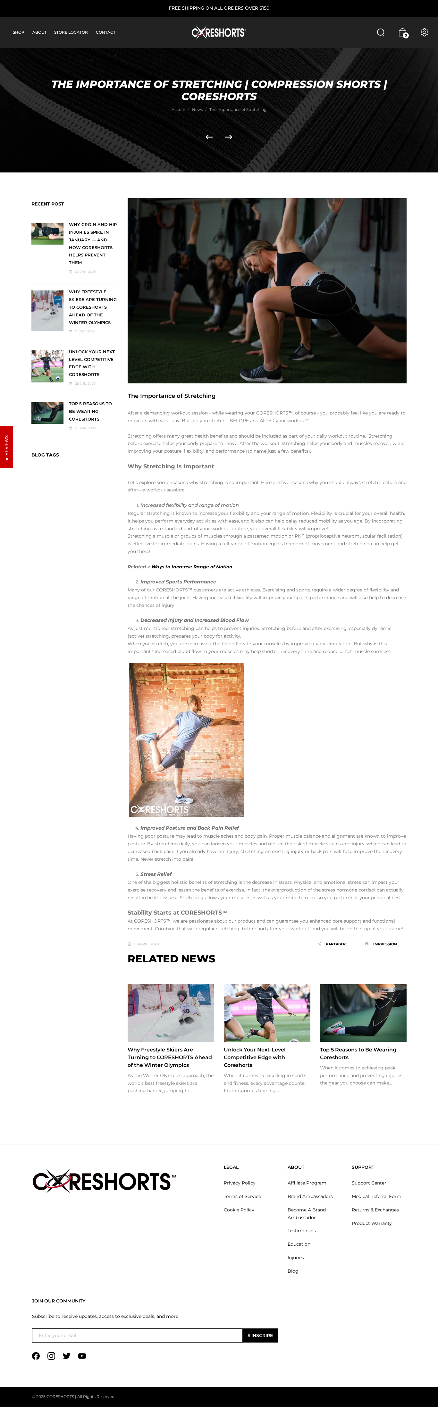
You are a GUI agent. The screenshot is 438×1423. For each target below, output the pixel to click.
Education (299, 1244)
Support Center (369, 1183)
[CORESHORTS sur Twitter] (67, 1356)
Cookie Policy (239, 1210)
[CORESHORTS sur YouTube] (82, 1356)
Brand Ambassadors (310, 1196)
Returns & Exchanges (375, 1210)
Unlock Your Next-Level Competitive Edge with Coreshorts (255, 1057)
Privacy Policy (240, 1183)
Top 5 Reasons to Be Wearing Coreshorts (90, 411)
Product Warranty (372, 1223)
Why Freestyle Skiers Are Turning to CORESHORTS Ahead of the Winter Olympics (93, 307)
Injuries (296, 1257)
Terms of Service (242, 1196)
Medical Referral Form (376, 1196)
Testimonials (302, 1231)
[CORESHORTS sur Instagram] (51, 1356)
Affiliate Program (307, 1183)
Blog (293, 1271)
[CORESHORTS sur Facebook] (36, 1356)
